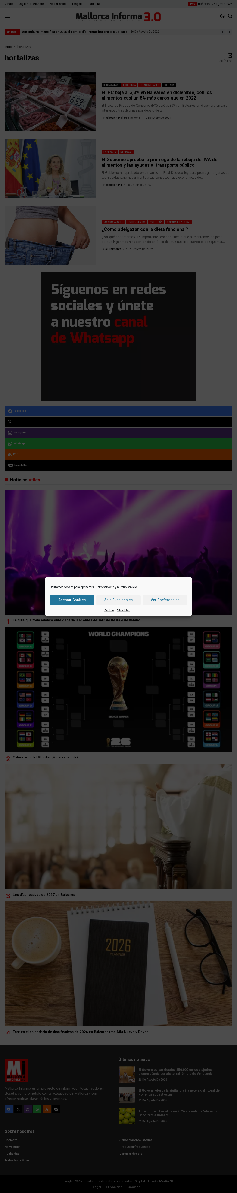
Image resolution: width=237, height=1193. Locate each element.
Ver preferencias (165, 600)
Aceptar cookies (72, 600)
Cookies (109, 610)
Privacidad (123, 610)
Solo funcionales (118, 600)
